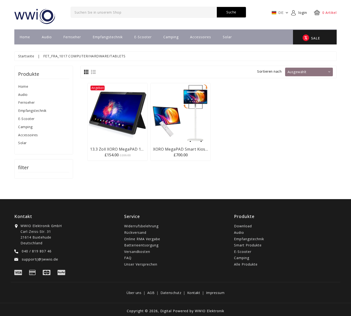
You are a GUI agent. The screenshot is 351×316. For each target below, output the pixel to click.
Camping (171, 37)
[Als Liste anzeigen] (93, 72)
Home (25, 37)
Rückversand (135, 232)
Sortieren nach (269, 71)
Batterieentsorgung (141, 245)
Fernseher (72, 37)
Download (243, 226)
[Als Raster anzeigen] (86, 72)
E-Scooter (143, 37)
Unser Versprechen (140, 264)
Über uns (134, 292)
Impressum (215, 292)
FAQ (128, 258)
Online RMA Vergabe (142, 239)
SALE (315, 38)
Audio (47, 37)
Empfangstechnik (108, 37)
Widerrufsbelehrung (141, 226)
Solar (227, 37)
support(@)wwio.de (39, 259)
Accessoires (200, 37)
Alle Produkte (246, 264)
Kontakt (193, 292)
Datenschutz (170, 292)
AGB (151, 292)
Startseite (26, 56)
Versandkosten (137, 251)
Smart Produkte (248, 245)
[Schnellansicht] (123, 113)
